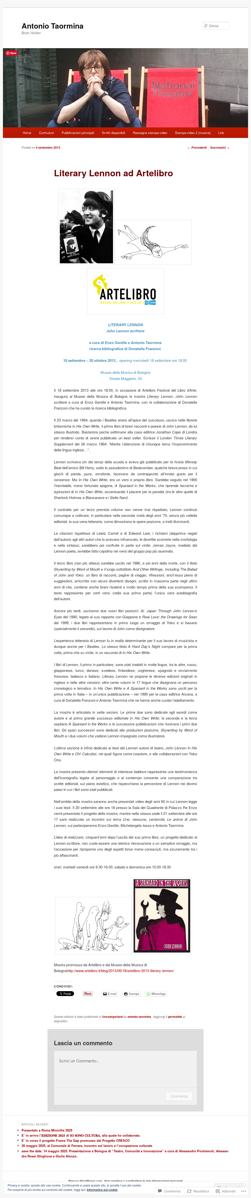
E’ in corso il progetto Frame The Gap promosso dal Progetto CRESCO (76, 1140)
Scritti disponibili (113, 132)
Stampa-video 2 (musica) (193, 132)
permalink (175, 1016)
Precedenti (197, 147)
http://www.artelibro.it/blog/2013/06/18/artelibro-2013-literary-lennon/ (120, 970)
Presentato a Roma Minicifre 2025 (47, 1130)
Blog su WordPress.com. (85, 1181)
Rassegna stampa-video (150, 132)
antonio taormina (139, 1016)
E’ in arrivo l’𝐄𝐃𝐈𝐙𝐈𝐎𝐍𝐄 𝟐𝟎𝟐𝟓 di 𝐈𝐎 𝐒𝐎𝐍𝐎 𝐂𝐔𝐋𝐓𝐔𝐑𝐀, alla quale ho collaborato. (81, 1135)
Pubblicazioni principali (78, 132)
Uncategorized (112, 1016)
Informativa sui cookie (102, 1189)
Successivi (219, 147)
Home (27, 132)
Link (221, 132)
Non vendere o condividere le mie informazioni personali (143, 1181)
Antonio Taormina (53, 25)
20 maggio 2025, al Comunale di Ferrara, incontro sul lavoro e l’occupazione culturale (87, 1145)
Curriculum (46, 132)
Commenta (179, 1096)
